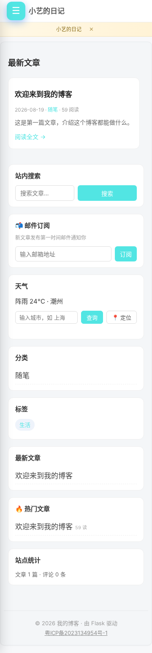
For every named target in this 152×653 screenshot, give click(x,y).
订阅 (126, 254)
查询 (92, 318)
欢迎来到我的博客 (43, 94)
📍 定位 (121, 318)
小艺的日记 (47, 11)
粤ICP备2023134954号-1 (76, 632)
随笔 (53, 110)
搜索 (107, 193)
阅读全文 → (30, 136)
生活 (24, 424)
